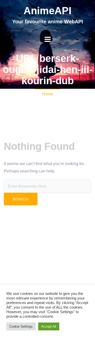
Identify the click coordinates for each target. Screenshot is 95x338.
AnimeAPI (47, 10)
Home (47, 94)
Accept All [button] (48, 326)
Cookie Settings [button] (21, 326)
